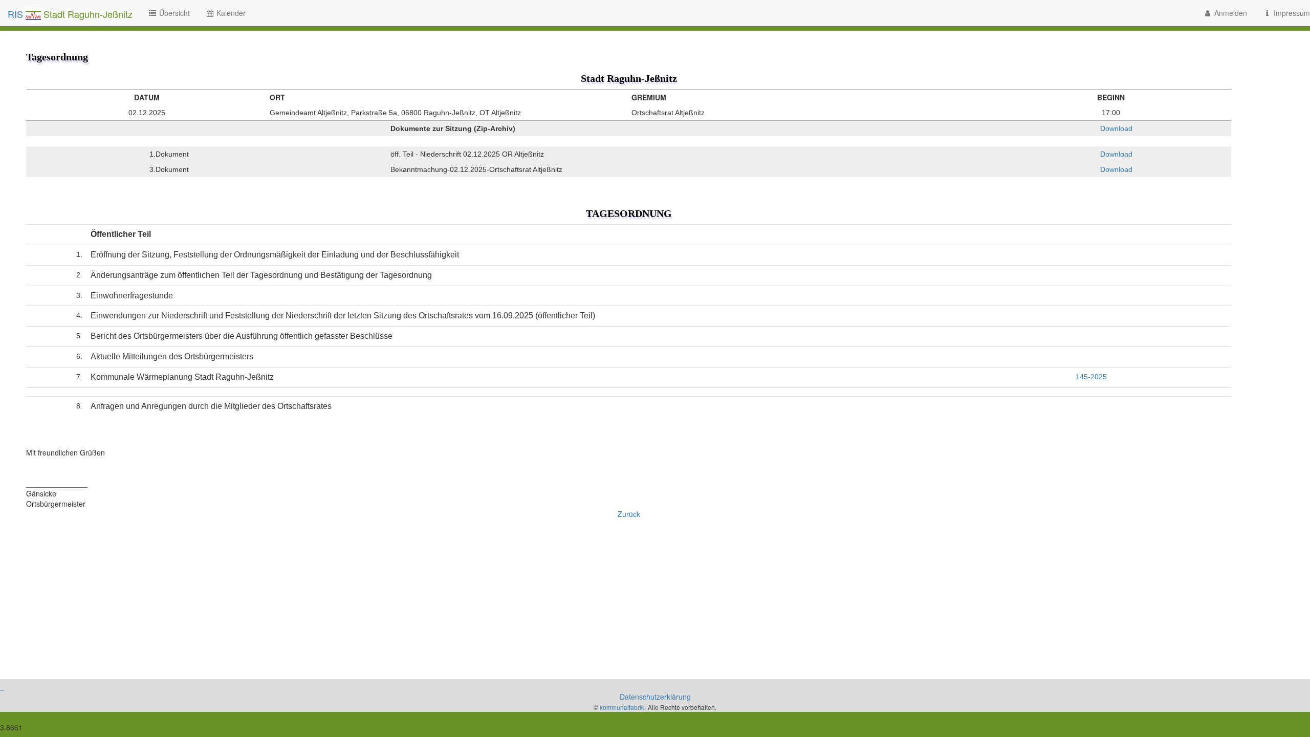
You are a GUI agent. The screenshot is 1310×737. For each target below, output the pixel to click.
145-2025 (1091, 377)
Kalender (230, 13)
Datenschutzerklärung (655, 696)
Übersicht (173, 13)
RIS (17, 13)
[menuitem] (1225, 13)
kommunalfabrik (622, 707)
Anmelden (1229, 13)
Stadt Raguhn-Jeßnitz (87, 13)
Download (1115, 128)
